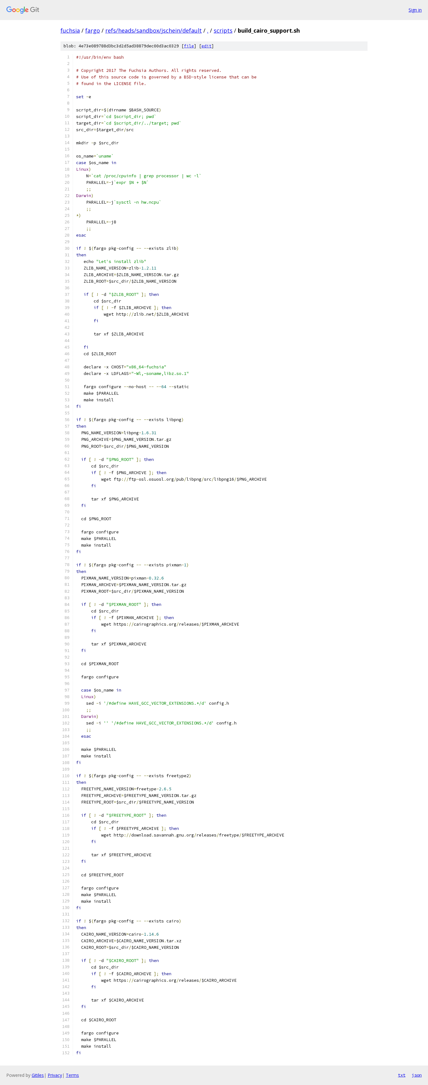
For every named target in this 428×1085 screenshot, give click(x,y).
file (189, 46)
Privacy (55, 1075)
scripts (223, 30)
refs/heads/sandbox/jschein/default (153, 30)
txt (401, 1075)
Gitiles (38, 1075)
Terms (72, 1075)
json (417, 1075)
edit (206, 46)
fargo (92, 30)
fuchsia (70, 30)
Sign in (415, 10)
